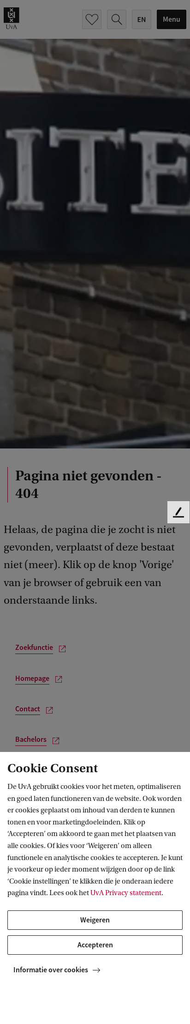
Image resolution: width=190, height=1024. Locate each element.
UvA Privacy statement (125, 893)
